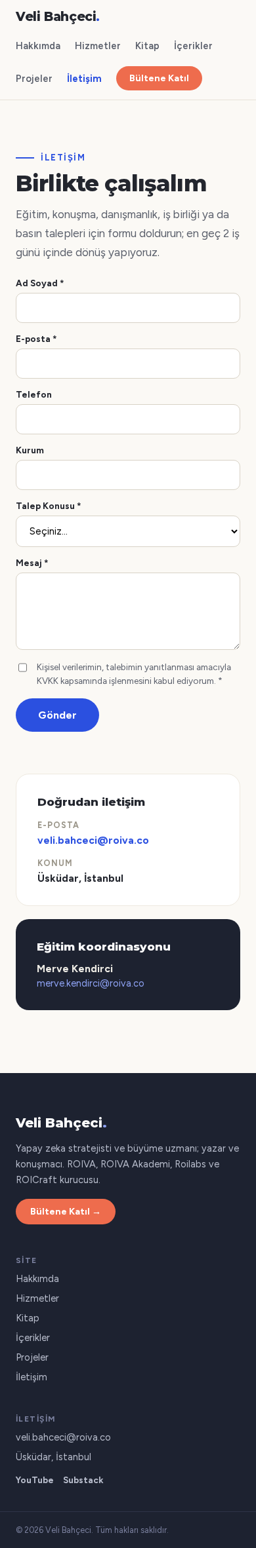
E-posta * (36, 338)
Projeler (34, 79)
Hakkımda (38, 46)
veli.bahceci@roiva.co (93, 840)
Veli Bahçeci (58, 16)
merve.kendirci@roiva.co (90, 983)
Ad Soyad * (40, 283)
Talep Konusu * (48, 505)
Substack (83, 1480)
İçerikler (193, 46)
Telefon (34, 394)
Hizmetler (98, 46)
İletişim (84, 79)
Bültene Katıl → (65, 1211)
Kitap (147, 46)
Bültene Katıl (159, 78)
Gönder (57, 715)
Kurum (30, 450)
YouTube (35, 1480)
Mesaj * (32, 562)
